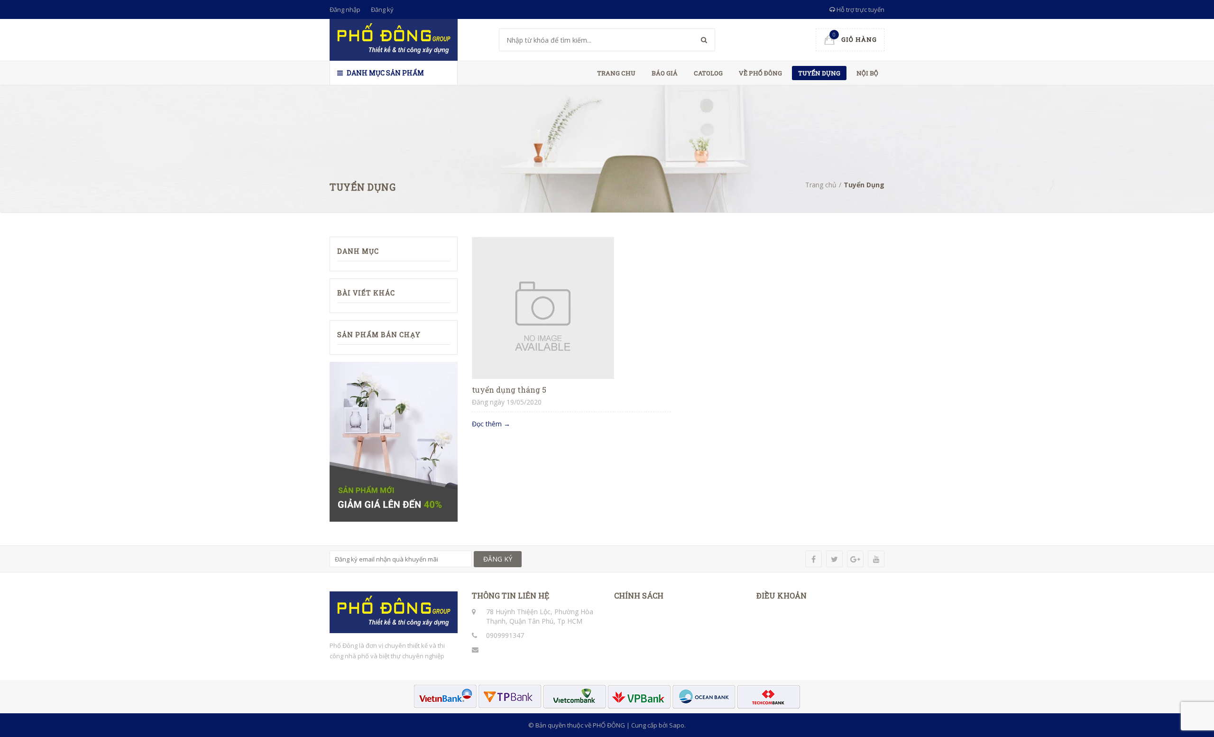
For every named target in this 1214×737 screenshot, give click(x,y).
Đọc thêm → (491, 423)
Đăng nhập (345, 9)
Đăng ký (382, 9)
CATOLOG (708, 73)
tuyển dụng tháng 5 (509, 390)
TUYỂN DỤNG (819, 73)
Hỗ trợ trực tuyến (859, 9)
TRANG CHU (616, 73)
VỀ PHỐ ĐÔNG (760, 73)
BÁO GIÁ (665, 73)
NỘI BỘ (867, 73)
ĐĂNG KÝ (497, 558)
